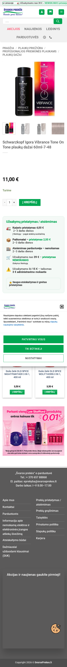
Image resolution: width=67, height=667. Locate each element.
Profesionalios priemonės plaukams (30, 51)
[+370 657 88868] (51, 37)
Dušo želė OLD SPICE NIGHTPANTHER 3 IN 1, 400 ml (17, 374)
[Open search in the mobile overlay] (32, 21)
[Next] (59, 89)
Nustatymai (33, 358)
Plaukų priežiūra (30, 48)
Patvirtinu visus (33, 339)
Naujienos (33, 29)
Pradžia (8, 48)
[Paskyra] (41, 12)
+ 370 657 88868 (36, 477)
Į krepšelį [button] (17, 392)
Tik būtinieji (33, 348)
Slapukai (55, 628)
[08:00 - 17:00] (45, 37)
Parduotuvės (27, 37)
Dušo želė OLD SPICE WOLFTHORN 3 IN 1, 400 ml (49, 374)
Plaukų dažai (12, 54)
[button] (62, 306)
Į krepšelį (30, 202)
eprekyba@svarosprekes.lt (40, 481)
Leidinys (53, 29)
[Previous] (8, 89)
